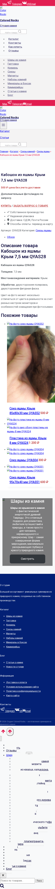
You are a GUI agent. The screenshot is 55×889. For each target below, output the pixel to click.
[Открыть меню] (3, 125)
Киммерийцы (15, 87)
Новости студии (15, 666)
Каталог (13, 38)
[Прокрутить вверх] (3, 732)
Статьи (4, 137)
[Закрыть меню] (1, 738)
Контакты (14, 42)
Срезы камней (27, 151)
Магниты (13, 75)
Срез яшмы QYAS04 (23, 460)
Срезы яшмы (43, 151)
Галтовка (13, 63)
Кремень (13, 67)
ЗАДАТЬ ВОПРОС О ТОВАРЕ (30, 205)
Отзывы (13, 50)
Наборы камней (17, 79)
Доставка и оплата (16, 682)
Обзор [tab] (11, 237)
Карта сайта (12, 695)
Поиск (39, 881)
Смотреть (27, 558)
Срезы (11, 71)
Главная (4, 151)
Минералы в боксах (19, 83)
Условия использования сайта (22, 686)
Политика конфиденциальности (23, 691)
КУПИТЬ (6, 205)
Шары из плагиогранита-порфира (28, 843)
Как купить (15, 46)
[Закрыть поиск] (3, 875)
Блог (10, 95)
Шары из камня (17, 59)
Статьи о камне (17, 91)
